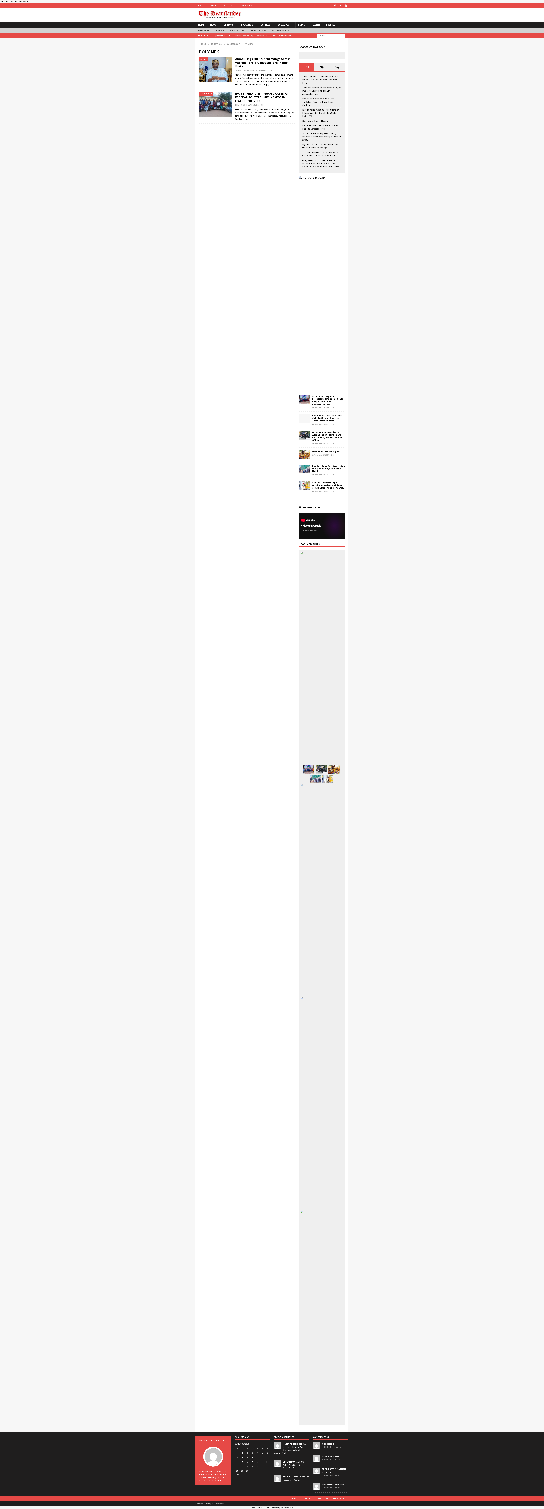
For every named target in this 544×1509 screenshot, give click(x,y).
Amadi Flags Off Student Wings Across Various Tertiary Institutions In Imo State (262, 62)
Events (316, 25)
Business (265, 25)
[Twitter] (340, 5)
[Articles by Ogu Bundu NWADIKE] (316, 1488)
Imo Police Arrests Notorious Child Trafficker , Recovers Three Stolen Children (318, 101)
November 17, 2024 (245, 70)
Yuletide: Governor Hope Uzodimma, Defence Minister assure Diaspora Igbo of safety (321, 136)
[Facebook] (334, 5)
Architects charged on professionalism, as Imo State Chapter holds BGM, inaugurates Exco (321, 90)
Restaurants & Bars (280, 30)
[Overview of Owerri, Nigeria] (304, 454)
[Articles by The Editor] (316, 1448)
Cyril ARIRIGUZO (330, 1456)
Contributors (228, 6)
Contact (212, 6)
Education (247, 25)
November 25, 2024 (321, 424)
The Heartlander (218, 1503)
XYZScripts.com (287, 1508)
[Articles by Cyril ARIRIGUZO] (316, 1460)
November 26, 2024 (321, 407)
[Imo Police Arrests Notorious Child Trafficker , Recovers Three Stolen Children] (304, 418)
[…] (267, 84)
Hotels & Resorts (238, 30)
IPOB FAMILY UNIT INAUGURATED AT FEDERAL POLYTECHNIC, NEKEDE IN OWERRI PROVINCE (262, 97)
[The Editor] (277, 1480)
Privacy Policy (245, 6)
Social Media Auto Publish (260, 1508)
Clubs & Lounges (258, 30)
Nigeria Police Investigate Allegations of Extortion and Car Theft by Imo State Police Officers (320, 113)
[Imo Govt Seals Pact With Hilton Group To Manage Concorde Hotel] (304, 469)
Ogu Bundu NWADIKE (333, 1484)
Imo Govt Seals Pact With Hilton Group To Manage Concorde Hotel (328, 468)
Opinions (228, 25)
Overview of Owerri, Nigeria (315, 121)
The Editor (262, 70)
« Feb (237, 1474)
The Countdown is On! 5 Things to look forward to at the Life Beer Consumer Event (320, 79)
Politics (330, 25)
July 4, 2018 (242, 105)
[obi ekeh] (277, 1465)
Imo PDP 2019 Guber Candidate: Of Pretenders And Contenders (295, 1465)
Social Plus (284, 25)
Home (200, 6)
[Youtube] (346, 5)
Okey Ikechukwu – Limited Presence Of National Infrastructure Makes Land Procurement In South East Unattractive (320, 163)
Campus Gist (203, 30)
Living (301, 25)
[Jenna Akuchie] (277, 1448)
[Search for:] (331, 35)
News (213, 25)
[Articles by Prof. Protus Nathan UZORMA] (316, 1473)
